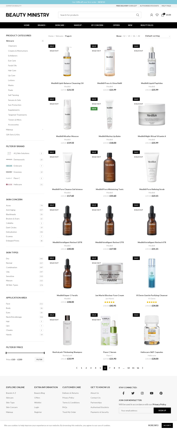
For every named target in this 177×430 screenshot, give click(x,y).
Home (51, 36)
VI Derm (151, 298)
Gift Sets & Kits (13, 134)
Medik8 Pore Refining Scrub (151, 189)
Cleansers (12, 46)
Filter (39, 359)
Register (38, 412)
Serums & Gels (14, 100)
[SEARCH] (137, 15)
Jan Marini (109, 298)
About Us (95, 393)
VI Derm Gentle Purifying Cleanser (152, 295)
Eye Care (12, 60)
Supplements (14, 110)
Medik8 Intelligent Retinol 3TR (109, 242)
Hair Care (12, 70)
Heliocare (152, 355)
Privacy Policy (68, 397)
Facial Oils (12, 65)
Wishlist (37, 402)
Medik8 (67, 86)
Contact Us (96, 397)
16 (138, 368)
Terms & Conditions (71, 402)
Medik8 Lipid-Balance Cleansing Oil (67, 83)
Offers (37, 397)
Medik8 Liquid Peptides (152, 83)
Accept (167, 425)
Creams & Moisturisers (18, 51)
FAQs (64, 407)
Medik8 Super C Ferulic (67, 295)
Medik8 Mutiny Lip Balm (110, 136)
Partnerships (96, 402)
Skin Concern (12, 407)
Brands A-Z (11, 393)
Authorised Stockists (100, 407)
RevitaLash (67, 355)
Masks (11, 85)
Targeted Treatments (17, 115)
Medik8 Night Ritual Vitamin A (152, 136)
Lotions (11, 80)
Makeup (9, 129)
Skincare (10, 41)
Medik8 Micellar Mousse (67, 136)
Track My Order (69, 412)
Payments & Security (100, 412)
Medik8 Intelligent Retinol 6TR (152, 242)
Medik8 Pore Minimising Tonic (109, 189)
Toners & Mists (14, 120)
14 (128, 368)
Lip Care (11, 75)
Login (36, 407)
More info (153, 425)
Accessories (13, 124)
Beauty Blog (39, 393)
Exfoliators (12, 55)
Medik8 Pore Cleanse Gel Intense (67, 189)
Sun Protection (14, 105)
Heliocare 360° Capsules (152, 352)
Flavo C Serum (109, 352)
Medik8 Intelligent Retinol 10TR (67, 242)
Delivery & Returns (70, 393)
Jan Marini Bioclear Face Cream (109, 295)
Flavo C (109, 355)
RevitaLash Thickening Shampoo (67, 352)
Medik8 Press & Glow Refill (109, 83)
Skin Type (10, 402)
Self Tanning (13, 95)
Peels (10, 90)
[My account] (151, 15)
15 (133, 368)
